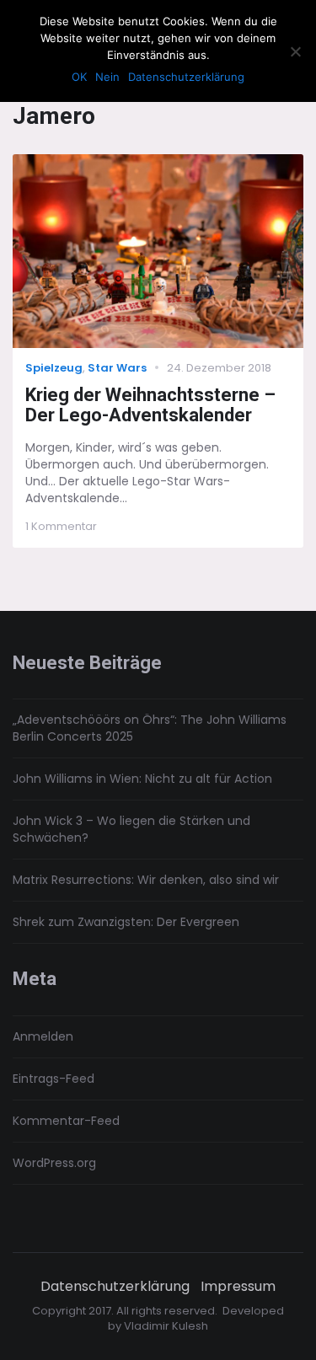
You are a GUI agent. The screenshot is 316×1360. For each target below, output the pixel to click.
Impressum (238, 1286)
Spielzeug (54, 368)
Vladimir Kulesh (166, 1326)
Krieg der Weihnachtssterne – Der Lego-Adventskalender (150, 405)
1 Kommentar (61, 526)
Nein (107, 76)
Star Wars (117, 368)
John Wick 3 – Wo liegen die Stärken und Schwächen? (131, 829)
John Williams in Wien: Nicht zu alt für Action (142, 778)
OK (79, 76)
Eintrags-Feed (53, 1078)
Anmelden (43, 1036)
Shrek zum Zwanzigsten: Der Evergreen (126, 921)
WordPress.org (54, 1162)
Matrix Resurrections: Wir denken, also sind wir (146, 879)
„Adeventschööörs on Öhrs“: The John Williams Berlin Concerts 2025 (150, 728)
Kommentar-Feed (66, 1120)
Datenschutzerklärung (115, 1286)
